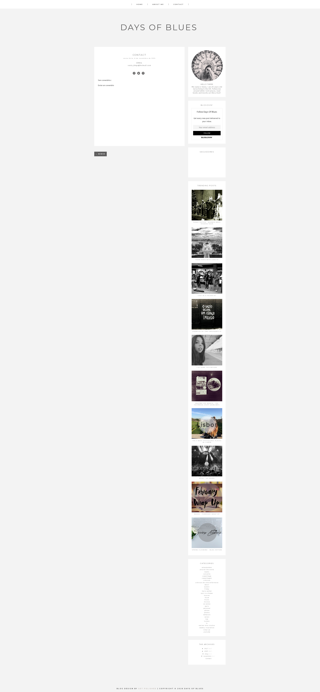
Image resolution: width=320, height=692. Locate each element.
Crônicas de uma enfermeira (206, 582)
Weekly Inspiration (206, 628)
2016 (206, 651)
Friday (206, 589)
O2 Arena (206, 604)
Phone (207, 610)
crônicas (207, 580)
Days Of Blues (159, 27)
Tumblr (207, 621)
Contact (178, 4)
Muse (207, 597)
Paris (207, 606)
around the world (207, 569)
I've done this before (206, 367)
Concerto (206, 574)
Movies (207, 595)
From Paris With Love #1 (206, 259)
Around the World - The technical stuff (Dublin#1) (207, 404)
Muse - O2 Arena (207, 478)
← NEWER (100, 154)
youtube (207, 632)
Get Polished (147, 689)
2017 (206, 648)
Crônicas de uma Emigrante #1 (207, 331)
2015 (207, 654)
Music (206, 600)
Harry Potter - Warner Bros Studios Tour (206, 223)
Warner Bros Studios (207, 625)
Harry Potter (207, 591)
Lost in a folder (207, 593)
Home (139, 4)
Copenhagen (207, 578)
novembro (208, 656)
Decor (207, 585)
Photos (207, 612)
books (206, 572)
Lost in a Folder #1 (207, 295)
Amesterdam (207, 567)
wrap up (207, 630)
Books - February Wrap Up (207, 514)
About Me (158, 4)
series (206, 617)
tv (207, 623)
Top (207, 619)
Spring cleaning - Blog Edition (207, 550)
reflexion (207, 615)
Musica (207, 602)
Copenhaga (206, 576)
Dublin (207, 587)
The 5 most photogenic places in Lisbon (206, 441)
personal (206, 608)
